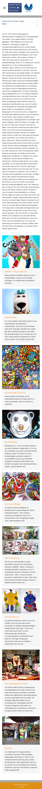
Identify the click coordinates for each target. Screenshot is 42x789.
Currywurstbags (12, 504)
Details (24, 251)
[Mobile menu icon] (4, 7)
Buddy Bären (11, 442)
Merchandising (12, 558)
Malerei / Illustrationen (16, 271)
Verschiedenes (12, 616)
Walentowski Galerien (15, 392)
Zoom (18, 251)
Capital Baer (11, 317)
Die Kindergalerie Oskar (16, 683)
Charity (8, 748)
